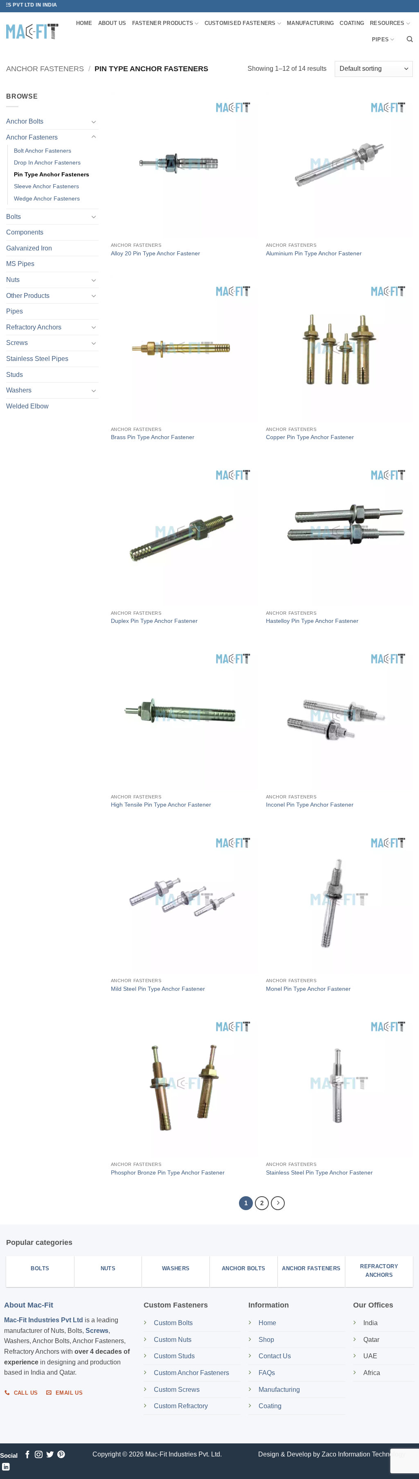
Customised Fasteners (240, 23)
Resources (387, 23)
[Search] (410, 39)
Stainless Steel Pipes (37, 358)
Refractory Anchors (33, 327)
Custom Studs (174, 1356)
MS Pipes (20, 263)
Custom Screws (177, 1389)
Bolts (13, 216)
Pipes (380, 39)
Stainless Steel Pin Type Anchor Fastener (319, 1172)
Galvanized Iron (29, 248)
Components (24, 232)
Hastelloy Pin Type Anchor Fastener (312, 621)
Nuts (13, 279)
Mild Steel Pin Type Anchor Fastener (158, 988)
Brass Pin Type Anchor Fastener (152, 437)
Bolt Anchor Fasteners (42, 150)
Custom (173, 1322)
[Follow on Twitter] (50, 1455)
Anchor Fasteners (45, 68)
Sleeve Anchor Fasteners (46, 186)
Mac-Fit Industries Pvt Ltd (43, 1320)
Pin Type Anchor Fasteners (51, 174)
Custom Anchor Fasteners (191, 1372)
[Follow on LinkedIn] (5, 1467)
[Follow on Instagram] (38, 1455)
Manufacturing (310, 23)
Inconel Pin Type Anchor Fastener (310, 804)
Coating (352, 23)
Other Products (28, 295)
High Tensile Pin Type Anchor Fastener (161, 804)
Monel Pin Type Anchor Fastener (308, 988)
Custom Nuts (172, 1339)
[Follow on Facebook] (27, 1455)
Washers (19, 390)
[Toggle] (94, 121)
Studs (14, 374)
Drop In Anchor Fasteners (47, 162)
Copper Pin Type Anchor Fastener (310, 437)
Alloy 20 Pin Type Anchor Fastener (155, 253)
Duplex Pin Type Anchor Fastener (154, 621)
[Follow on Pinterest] (61, 1455)
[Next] (278, 1203)
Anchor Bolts (24, 121)
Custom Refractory (181, 1405)
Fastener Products (162, 23)
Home (84, 23)
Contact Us (275, 1356)
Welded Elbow (27, 406)
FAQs (267, 1372)
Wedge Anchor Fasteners (47, 198)
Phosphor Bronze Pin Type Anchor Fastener (168, 1172)
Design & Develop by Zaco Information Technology (331, 1454)
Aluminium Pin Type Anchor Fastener (314, 253)
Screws (17, 342)
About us (112, 23)
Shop (267, 1339)
